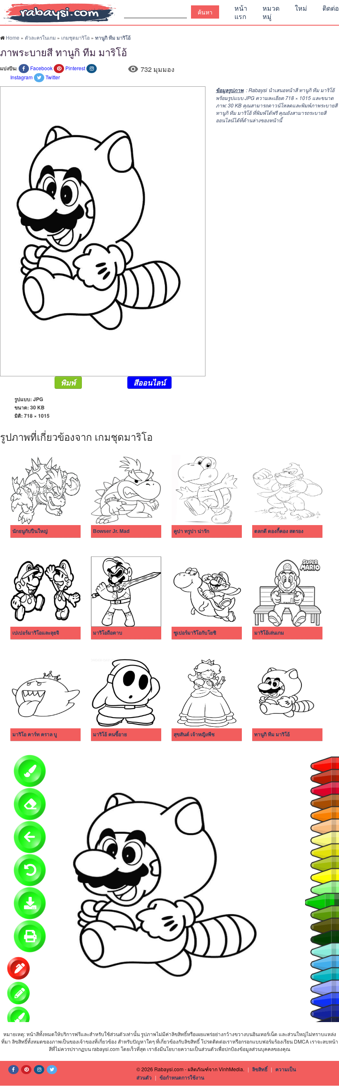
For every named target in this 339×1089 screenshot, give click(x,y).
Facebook (41, 67)
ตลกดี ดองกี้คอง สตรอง (278, 531)
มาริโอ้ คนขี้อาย (110, 734)
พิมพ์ (68, 382)
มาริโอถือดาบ (107, 633)
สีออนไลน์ (149, 382)
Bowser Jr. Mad (111, 531)
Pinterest (75, 67)
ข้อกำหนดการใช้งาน (182, 1077)
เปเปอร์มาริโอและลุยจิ (35, 633)
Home (12, 37)
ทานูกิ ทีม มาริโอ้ (272, 734)
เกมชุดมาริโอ (75, 37)
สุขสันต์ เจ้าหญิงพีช (194, 734)
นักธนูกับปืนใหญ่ (30, 531)
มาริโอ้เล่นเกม (269, 633)
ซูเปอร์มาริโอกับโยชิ (195, 633)
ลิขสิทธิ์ (259, 1069)
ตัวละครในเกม (40, 37)
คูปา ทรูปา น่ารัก (191, 531)
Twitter (52, 77)
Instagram (21, 77)
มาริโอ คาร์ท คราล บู (34, 734)
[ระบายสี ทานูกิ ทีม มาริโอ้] (102, 230)
